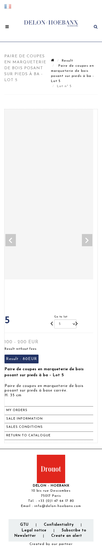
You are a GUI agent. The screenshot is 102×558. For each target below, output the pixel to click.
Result (67, 60)
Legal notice (34, 530)
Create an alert (66, 536)
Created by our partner (51, 544)
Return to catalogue (28, 435)
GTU (24, 525)
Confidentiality (59, 525)
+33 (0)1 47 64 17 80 (56, 501)
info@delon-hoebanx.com (57, 506)
